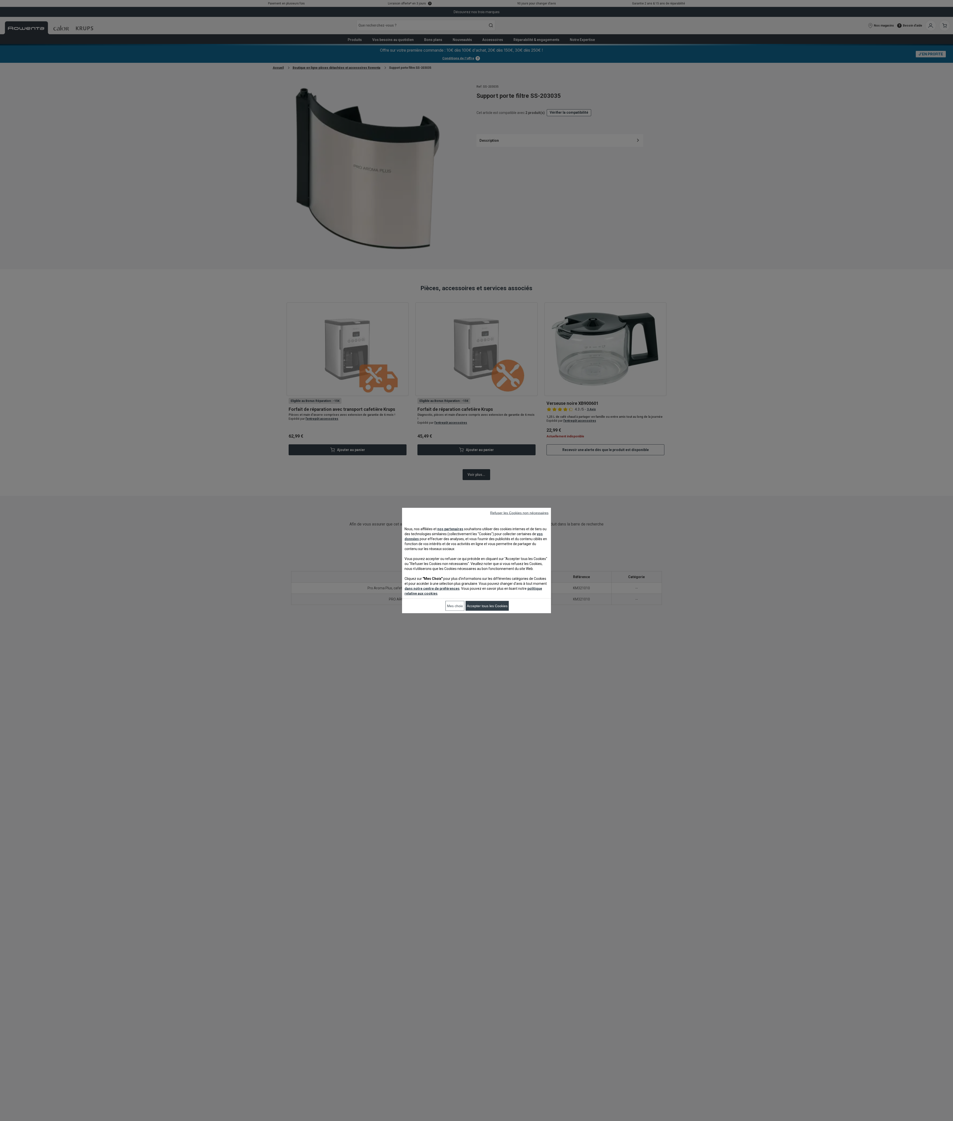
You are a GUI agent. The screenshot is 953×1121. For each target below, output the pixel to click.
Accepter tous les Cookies (487, 606)
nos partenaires (450, 529)
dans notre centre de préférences (432, 589)
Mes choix (455, 606)
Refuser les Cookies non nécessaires (519, 513)
